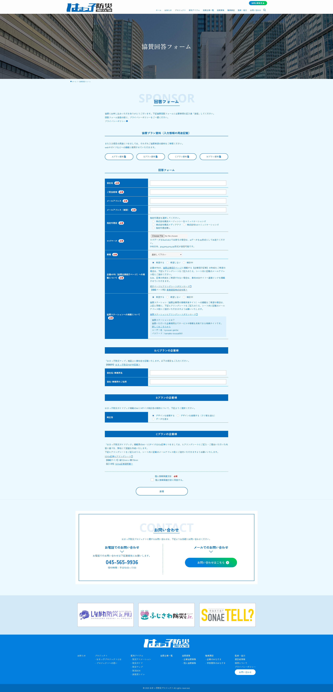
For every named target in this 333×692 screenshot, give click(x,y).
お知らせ (81, 655)
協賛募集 (186, 655)
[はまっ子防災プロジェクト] (89, 7)
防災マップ (137, 666)
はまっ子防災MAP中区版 (126, 364)
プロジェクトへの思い (107, 663)
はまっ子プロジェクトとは (109, 659)
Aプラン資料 (118, 156)
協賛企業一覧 (166, 655)
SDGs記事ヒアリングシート (118, 456)
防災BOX (136, 670)
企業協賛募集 (190, 659)
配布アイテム (137, 655)
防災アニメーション (141, 659)
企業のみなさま (214, 659)
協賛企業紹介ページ (172, 267)
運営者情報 (240, 659)
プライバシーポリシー (115, 121)
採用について (241, 663)
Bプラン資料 (149, 156)
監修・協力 (240, 655)
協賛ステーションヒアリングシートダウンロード (173, 314)
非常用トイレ (138, 674)
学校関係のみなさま (216, 663)
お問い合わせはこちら (211, 562)
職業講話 (209, 655)
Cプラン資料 (181, 156)
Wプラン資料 (213, 156)
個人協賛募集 (190, 663)
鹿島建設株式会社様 (176, 289)
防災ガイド (137, 663)
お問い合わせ (245, 672)
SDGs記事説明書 (123, 463)
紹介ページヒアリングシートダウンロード (170, 286)
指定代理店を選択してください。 (165, 217)
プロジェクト (101, 655)
